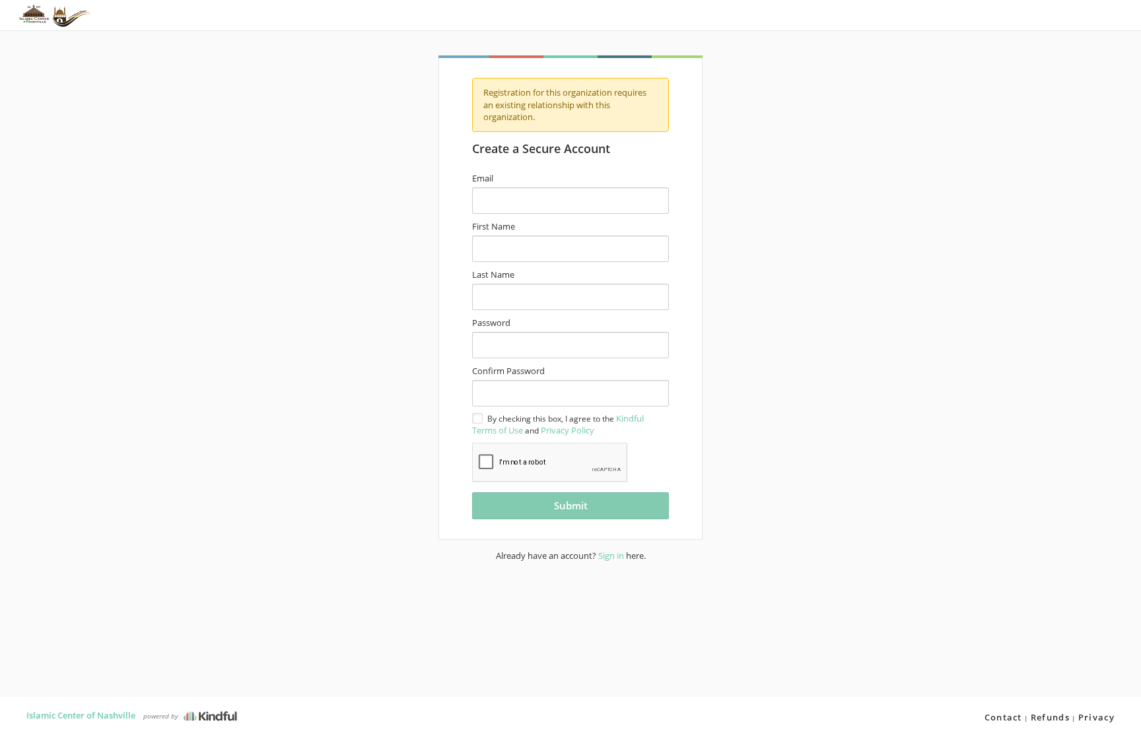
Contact (1003, 717)
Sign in (611, 555)
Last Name (493, 274)
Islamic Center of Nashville (80, 715)
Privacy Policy (567, 430)
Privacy (1096, 717)
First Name (493, 226)
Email (482, 178)
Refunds (1050, 717)
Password (491, 323)
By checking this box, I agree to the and (558, 424)
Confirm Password (508, 371)
